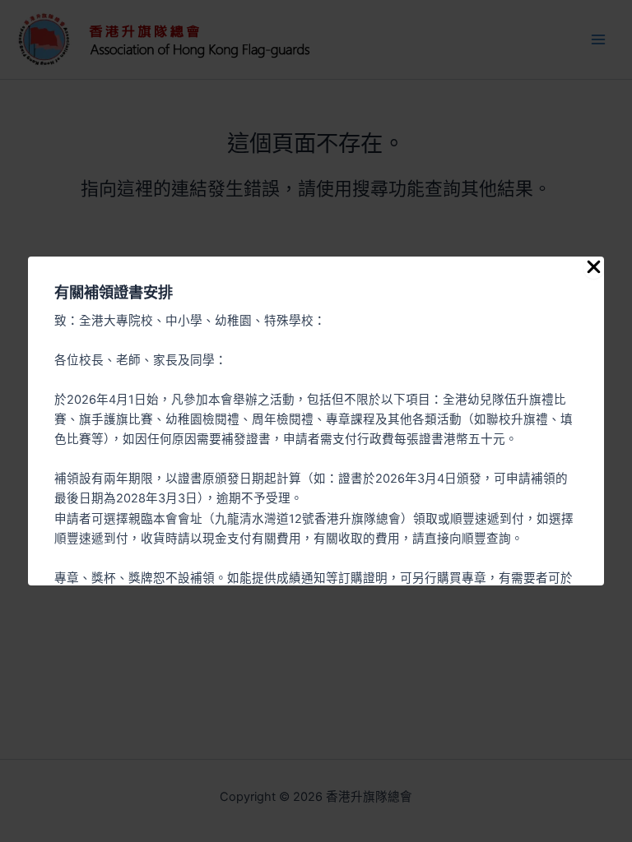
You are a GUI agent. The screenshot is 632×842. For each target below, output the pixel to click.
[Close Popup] (593, 268)
